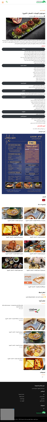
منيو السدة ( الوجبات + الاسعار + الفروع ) (37, 237)
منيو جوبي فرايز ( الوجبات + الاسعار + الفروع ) (14, 237)
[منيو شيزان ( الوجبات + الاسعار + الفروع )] (34, 337)
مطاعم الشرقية (21, 396)
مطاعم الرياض (42, 396)
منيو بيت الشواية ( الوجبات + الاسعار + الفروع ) (14, 254)
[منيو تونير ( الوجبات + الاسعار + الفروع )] (23, 29)
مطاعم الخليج (42, 401)
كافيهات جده (22, 401)
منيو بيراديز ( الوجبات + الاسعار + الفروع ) (37, 254)
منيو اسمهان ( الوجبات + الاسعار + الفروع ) (15, 270)
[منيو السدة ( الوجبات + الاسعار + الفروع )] (34, 351)
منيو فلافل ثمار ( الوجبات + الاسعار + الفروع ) (36, 287)
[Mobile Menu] (2, 2)
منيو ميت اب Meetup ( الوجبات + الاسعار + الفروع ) (35, 220)
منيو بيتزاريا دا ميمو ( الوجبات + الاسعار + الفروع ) (36, 270)
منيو (43, 200)
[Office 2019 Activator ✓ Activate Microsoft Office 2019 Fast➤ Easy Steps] (34, 311)
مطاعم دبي (43, 399)
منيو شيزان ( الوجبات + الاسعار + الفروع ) (15, 220)
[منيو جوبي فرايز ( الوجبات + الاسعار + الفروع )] (34, 364)
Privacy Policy (15, 419)
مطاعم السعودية (21, 394)
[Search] (7, 2)
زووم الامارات (22, 399)
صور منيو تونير (42, 132)
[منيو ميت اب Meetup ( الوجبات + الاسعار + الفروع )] (34, 324)
